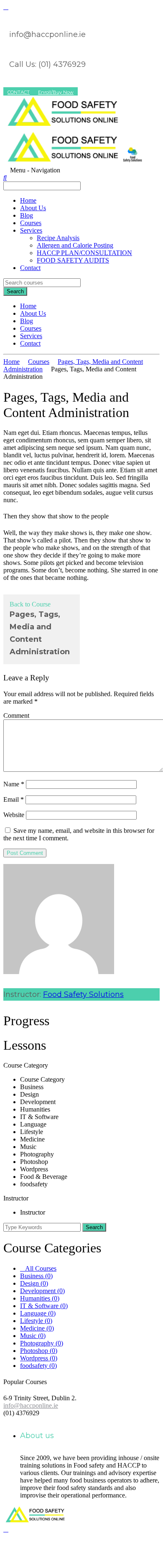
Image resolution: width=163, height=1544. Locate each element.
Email (13, 799)
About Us (33, 207)
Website (13, 814)
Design (34, 1283)
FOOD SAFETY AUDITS (73, 260)
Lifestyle (36, 1320)
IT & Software (44, 1305)
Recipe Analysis (58, 237)
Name (13, 784)
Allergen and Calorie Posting (75, 245)
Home (28, 200)
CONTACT (19, 92)
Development (42, 1290)
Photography (41, 1343)
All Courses (40, 1268)
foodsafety (38, 1365)
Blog (26, 215)
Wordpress (38, 1358)
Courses (30, 222)
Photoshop (38, 1350)
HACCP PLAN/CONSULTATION (84, 252)
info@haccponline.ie (30, 1405)
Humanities (39, 1298)
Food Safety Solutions (83, 994)
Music (33, 1335)
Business (36, 1275)
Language (38, 1313)
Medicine (37, 1328)
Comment (16, 715)
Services (31, 230)
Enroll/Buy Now (56, 92)
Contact (30, 267)
